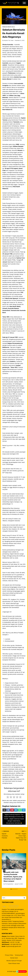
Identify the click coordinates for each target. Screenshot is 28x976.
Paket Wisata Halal (14, 963)
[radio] (7, 797)
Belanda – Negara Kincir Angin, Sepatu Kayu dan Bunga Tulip (20, 836)
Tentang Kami (19, 955)
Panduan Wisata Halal (8, 26)
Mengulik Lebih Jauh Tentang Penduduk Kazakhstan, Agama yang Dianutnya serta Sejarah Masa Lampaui (13, 876)
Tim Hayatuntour (9, 884)
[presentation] (14, 861)
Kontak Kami (14, 958)
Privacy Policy (9, 955)
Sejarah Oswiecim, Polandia (5, 835)
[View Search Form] (18, 3)
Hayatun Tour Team (8, 40)
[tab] (12, 889)
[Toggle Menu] (24, 3)
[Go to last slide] (4, 870)
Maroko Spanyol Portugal (14, 960)
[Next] (24, 870)
